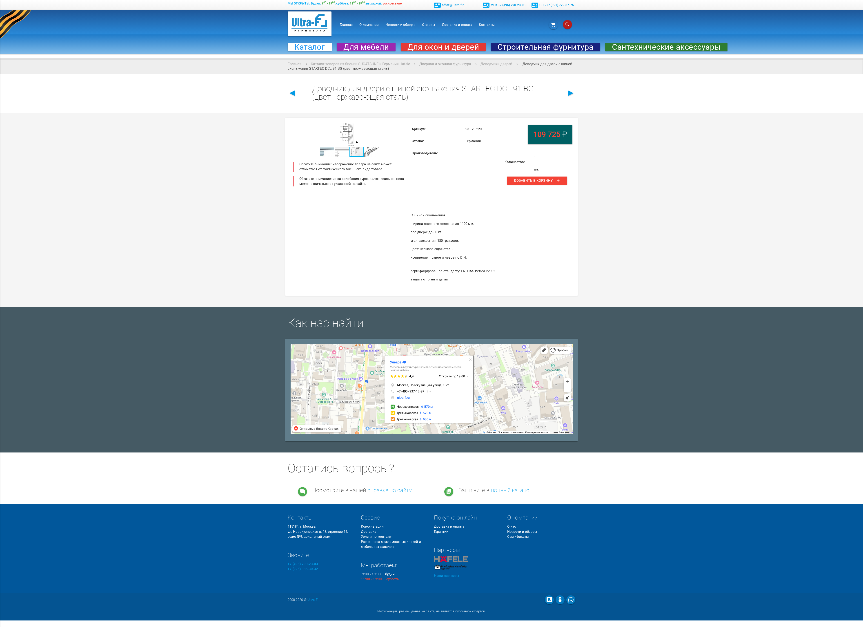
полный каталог (511, 490)
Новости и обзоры (400, 25)
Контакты (487, 25)
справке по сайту (389, 490)
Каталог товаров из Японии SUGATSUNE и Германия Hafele (360, 64)
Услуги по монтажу (376, 537)
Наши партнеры (446, 576)
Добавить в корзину (537, 180)
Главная (346, 25)
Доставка (368, 532)
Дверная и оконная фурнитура (445, 64)
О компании (369, 25)
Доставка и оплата (457, 25)
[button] (401, 127)
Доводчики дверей (496, 64)
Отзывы (428, 25)
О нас (511, 526)
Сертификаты (518, 537)
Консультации (372, 526)
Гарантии (441, 532)
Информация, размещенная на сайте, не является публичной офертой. (431, 611)
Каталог (309, 47)
